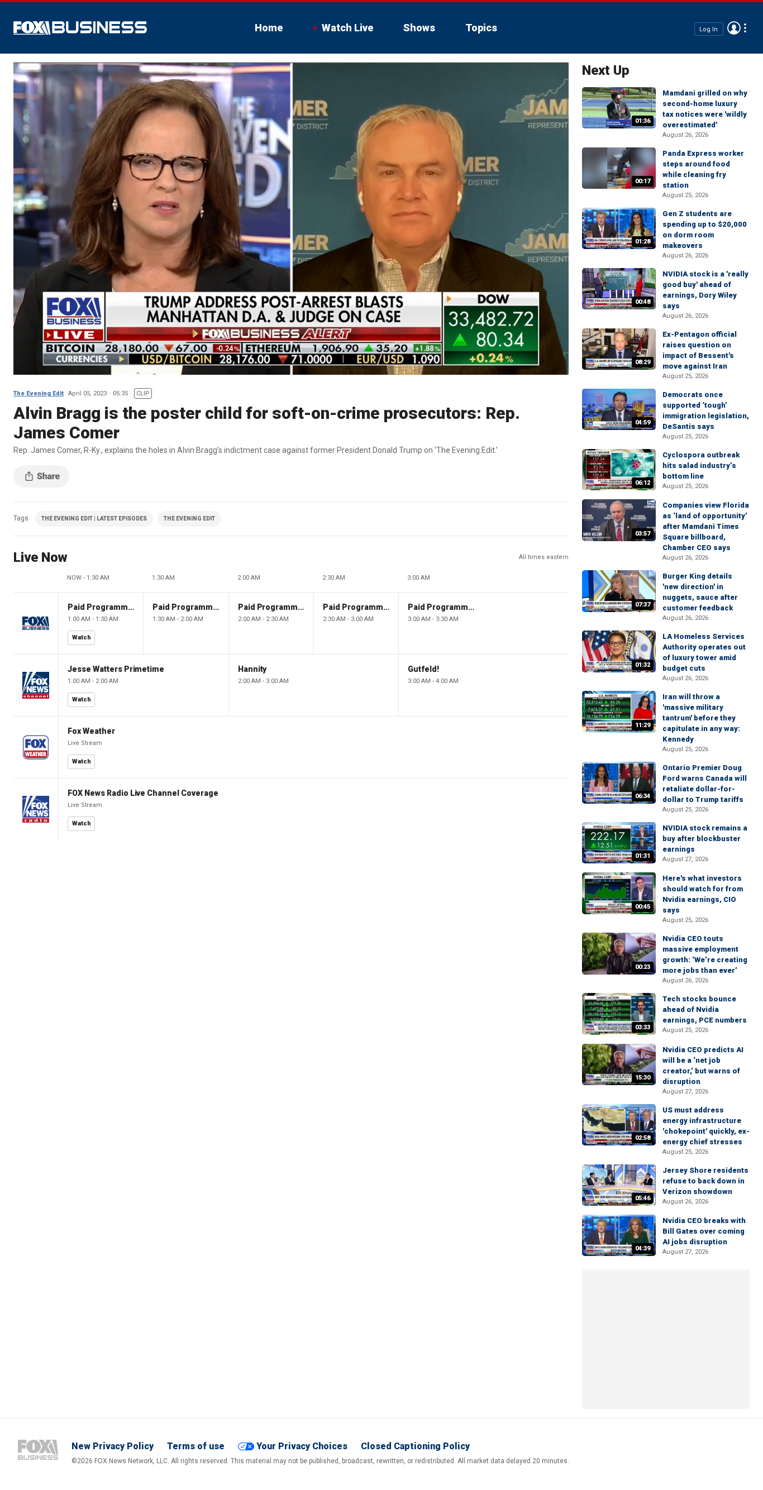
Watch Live (347, 28)
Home (269, 28)
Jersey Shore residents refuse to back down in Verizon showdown (705, 1181)
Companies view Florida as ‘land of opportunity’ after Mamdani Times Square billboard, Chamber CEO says (705, 526)
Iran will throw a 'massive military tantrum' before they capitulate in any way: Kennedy (701, 718)
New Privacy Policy (112, 1446)
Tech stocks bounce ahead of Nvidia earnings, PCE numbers (704, 1009)
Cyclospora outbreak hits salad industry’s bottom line (701, 465)
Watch (81, 637)
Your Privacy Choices (301, 1446)
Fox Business (80, 28)
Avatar (734, 28)
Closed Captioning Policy (415, 1446)
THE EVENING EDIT (189, 518)
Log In (708, 28)
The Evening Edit (38, 393)
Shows (419, 28)
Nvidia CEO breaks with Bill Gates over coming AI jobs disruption (704, 1231)
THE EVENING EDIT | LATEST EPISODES (94, 518)
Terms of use (196, 1446)
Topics (481, 28)
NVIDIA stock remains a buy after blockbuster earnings (704, 838)
